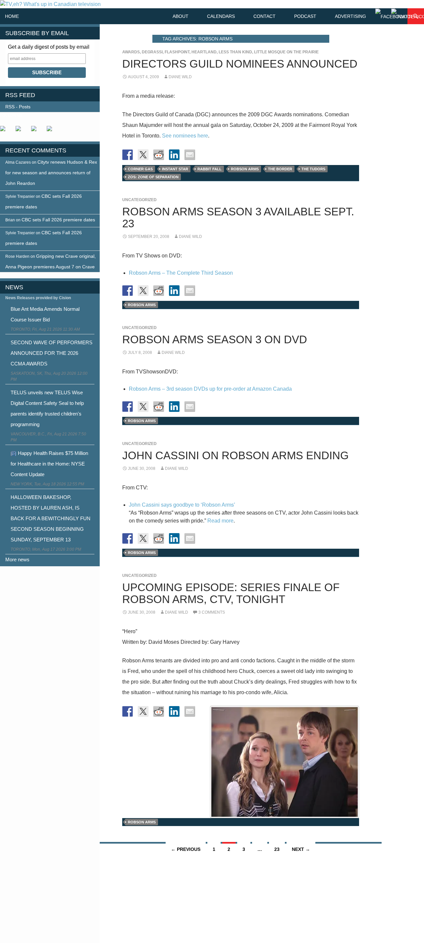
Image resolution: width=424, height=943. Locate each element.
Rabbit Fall (209, 169)
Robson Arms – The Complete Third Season (181, 273)
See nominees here (185, 136)
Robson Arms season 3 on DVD (214, 339)
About (180, 16)
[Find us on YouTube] (36, 131)
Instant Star (175, 169)
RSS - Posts (17, 106)
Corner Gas (140, 169)
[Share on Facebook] (127, 154)
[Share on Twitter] (143, 154)
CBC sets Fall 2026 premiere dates (58, 219)
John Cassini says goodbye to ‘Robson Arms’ (182, 505)
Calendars (221, 16)
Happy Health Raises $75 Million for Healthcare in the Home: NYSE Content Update (49, 463)
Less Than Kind (235, 52)
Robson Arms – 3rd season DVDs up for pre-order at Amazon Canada (210, 389)
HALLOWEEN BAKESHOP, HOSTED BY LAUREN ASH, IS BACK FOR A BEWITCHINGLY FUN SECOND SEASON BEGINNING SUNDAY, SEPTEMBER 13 (50, 518)
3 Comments (211, 612)
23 (277, 849)
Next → (301, 849)
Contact (264, 16)
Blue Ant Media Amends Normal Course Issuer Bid (45, 314)
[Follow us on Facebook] (5, 131)
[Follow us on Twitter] (21, 131)
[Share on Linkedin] (174, 154)
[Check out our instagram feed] (52, 131)
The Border (280, 169)
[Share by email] (190, 154)
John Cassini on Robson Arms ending (235, 455)
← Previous (185, 849)
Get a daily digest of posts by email (48, 47)
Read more (220, 521)
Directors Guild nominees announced (239, 64)
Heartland (204, 52)
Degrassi (152, 52)
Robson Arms (245, 169)
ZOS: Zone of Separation (153, 177)
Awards (131, 52)
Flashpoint (177, 52)
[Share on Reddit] (158, 154)
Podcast (305, 16)
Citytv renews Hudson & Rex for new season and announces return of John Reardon (51, 172)
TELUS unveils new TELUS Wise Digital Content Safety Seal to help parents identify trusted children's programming (47, 408)
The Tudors (313, 169)
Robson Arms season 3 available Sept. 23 (238, 217)
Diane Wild (180, 77)
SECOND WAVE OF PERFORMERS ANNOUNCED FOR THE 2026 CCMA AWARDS (51, 353)
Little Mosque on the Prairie (286, 52)
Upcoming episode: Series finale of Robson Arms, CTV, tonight (231, 593)
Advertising (350, 16)
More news (17, 559)
